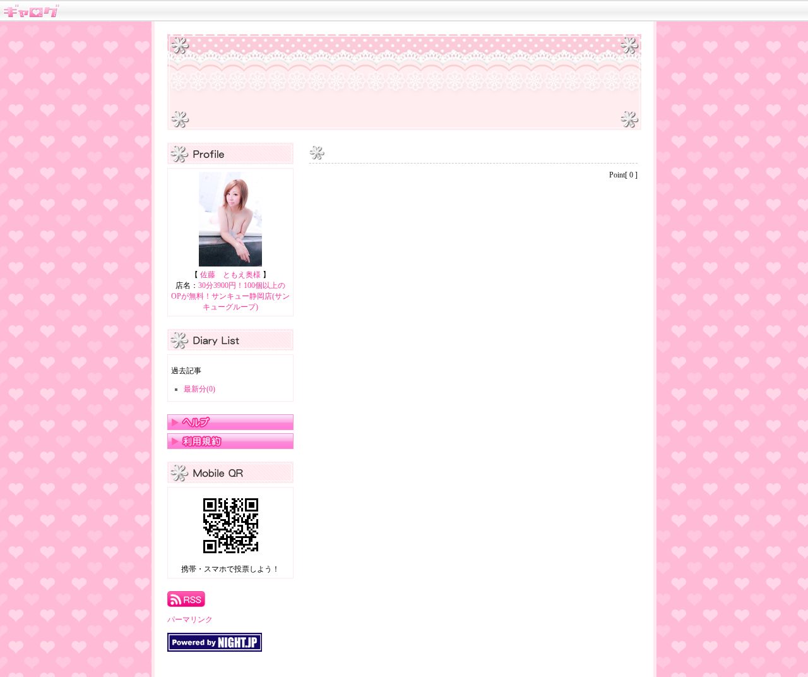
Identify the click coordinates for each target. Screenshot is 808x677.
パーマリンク (190, 619)
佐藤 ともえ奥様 (230, 274)
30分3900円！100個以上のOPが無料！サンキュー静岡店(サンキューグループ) (230, 296)
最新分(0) (199, 389)
